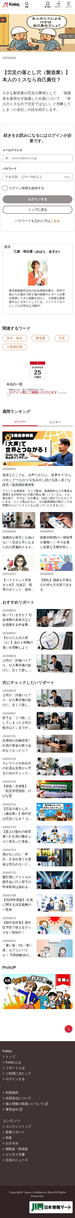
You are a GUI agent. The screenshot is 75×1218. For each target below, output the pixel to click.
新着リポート (15, 1132)
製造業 (40, 338)
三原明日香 (15, 347)
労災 (62, 338)
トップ (10, 1056)
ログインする (37, 199)
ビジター (55, 422)
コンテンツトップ (18, 1126)
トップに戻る (37, 209)
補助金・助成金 (17, 1149)
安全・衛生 (15, 338)
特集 (9, 1137)
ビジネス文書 (15, 1154)
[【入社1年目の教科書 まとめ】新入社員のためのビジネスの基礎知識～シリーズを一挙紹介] (37, 991)
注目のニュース (17, 1160)
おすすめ (12, 1143)
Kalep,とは (13, 1062)
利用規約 (12, 1092)
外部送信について (18, 1098)
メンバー (20, 421)
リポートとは (15, 1068)
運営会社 (12, 1109)
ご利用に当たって (18, 1073)
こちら (55, 220)
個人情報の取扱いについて (25, 1103)
